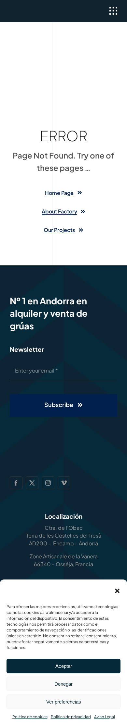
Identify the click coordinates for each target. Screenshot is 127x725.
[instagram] (48, 483)
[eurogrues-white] (35, 10)
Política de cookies (30, 716)
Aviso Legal (104, 716)
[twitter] (32, 483)
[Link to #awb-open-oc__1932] (113, 11)
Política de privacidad (71, 716)
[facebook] (16, 483)
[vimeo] (64, 483)
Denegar (63, 684)
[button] (117, 591)
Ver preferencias (63, 702)
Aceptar (63, 666)
